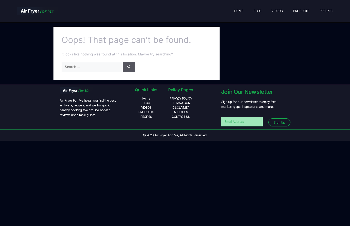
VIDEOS (277, 11)
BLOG (257, 11)
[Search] (129, 67)
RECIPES (326, 11)
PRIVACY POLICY (181, 98)
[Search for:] (92, 67)
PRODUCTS (301, 11)
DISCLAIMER (180, 107)
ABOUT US (181, 112)
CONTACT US (181, 117)
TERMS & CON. (181, 103)
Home (238, 11)
